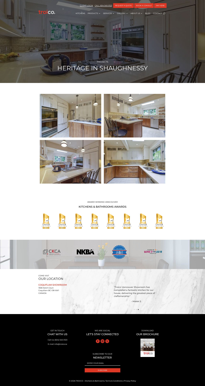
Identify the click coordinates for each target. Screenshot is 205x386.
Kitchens (80, 13)
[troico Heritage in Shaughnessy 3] (134, 137)
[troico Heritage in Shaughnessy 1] (134, 183)
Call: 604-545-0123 (103, 5)
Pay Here (160, 6)
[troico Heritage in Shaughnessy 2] (70, 183)
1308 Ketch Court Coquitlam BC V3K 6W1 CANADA (48, 290)
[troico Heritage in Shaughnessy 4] (70, 137)
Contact (157, 13)
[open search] (164, 13)
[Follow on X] (107, 341)
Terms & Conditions (113, 381)
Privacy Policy (130, 381)
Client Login (86, 5)
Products (93, 13)
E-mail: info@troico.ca (57, 344)
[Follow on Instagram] (102, 341)
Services (107, 13)
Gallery (121, 13)
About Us (135, 13)
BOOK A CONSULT (144, 6)
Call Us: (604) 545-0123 (57, 340)
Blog (147, 13)
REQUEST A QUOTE (123, 6)
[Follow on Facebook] (98, 341)
